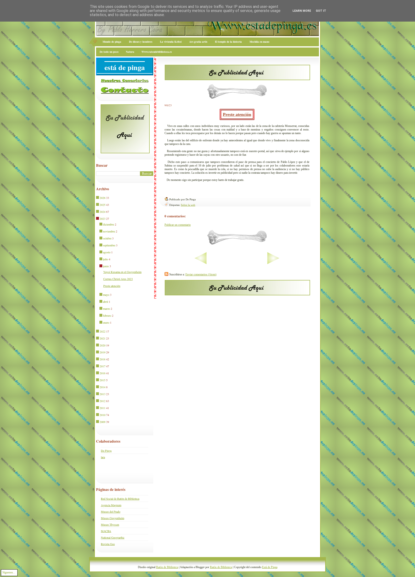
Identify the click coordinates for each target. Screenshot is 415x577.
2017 (102, 366)
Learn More (302, 10)
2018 (102, 359)
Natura (130, 52)
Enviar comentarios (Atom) (200, 274)
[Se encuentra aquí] (98, 218)
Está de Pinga (269, 567)
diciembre (108, 224)
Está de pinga (124, 67)
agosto (106, 252)
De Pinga (106, 450)
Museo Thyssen (110, 524)
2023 (102, 218)
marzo (106, 308)
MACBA (106, 531)
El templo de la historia (228, 42)
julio (105, 259)
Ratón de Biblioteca (167, 567)
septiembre (109, 245)
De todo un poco (109, 52)
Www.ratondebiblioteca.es (156, 52)
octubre (107, 238)
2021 (102, 338)
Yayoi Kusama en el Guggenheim (122, 272)
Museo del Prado (110, 511)
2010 (102, 415)
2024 (102, 212)
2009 (102, 422)
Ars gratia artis (198, 42)
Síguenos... (8, 572)
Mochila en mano (259, 42)
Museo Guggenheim (112, 518)
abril (105, 301)
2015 (102, 380)
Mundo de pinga (112, 42)
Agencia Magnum (111, 505)
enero (106, 322)
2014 (102, 387)
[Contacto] (125, 93)
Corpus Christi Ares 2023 (118, 279)
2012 (102, 401)
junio (106, 266)
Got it (321, 10)
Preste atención (237, 114)
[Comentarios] (125, 81)
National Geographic (112, 537)
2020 (102, 345)
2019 (102, 352)
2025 (102, 205)
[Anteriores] (288, 263)
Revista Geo (108, 544)
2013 (102, 394)
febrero (107, 315)
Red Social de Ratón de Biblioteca (120, 498)
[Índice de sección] (186, 263)
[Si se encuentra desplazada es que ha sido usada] (98, 198)
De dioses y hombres (140, 42)
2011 (102, 408)
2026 (102, 198)
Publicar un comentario (178, 224)
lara (103, 457)
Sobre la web (188, 204)
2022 (102, 331)
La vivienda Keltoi (171, 42)
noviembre (109, 231)
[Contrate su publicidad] (237, 78)
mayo (106, 295)
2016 (102, 373)
